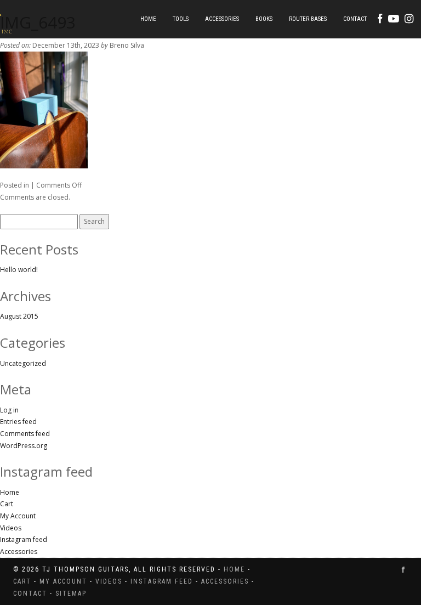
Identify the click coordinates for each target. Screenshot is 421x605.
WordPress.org (23, 445)
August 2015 (19, 316)
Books (263, 18)
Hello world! (19, 269)
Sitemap (71, 593)
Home (148, 18)
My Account (18, 516)
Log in (9, 410)
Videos (10, 528)
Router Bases (308, 18)
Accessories (222, 18)
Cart (6, 503)
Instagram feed (23, 539)
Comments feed (25, 433)
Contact (355, 18)
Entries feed (18, 421)
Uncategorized (23, 363)
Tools (181, 18)
